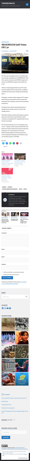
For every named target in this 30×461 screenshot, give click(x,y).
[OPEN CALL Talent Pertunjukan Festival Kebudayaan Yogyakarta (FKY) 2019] (7, 171)
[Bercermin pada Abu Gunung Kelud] (8, 324)
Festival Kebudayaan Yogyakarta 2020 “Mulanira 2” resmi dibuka (7, 162)
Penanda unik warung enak (8, 408)
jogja (25, 189)
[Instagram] (5, 308)
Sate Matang (5, 401)
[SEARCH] (26, 297)
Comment (4, 233)
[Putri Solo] (22, 324)
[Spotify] (10, 308)
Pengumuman (5, 42)
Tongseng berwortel (6, 404)
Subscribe (6, 437)
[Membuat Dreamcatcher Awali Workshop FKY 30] (22, 365)
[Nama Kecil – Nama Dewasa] (22, 352)
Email (3, 256)
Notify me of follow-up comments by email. (13, 272)
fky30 (20, 189)
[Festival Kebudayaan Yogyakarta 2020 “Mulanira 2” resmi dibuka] (7, 156)
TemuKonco (8, 3)
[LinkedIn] (3, 308)
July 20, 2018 (13, 51)
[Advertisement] (15, 24)
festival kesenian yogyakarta (10, 189)
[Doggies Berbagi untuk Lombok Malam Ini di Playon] (22, 379)
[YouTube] (7, 308)
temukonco (5, 51)
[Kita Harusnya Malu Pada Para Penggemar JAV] (22, 338)
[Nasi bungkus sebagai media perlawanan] (8, 352)
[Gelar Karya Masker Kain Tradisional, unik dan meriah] (8, 338)
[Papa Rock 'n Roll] (8, 379)
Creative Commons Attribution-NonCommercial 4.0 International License (14, 448)
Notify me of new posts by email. (11, 274)
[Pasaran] (8, 365)
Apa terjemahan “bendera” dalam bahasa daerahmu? (14, 398)
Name (3, 249)
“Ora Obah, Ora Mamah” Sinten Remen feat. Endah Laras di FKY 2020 (19, 162)
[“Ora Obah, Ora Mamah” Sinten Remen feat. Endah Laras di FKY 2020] (20, 156)
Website (4, 264)
